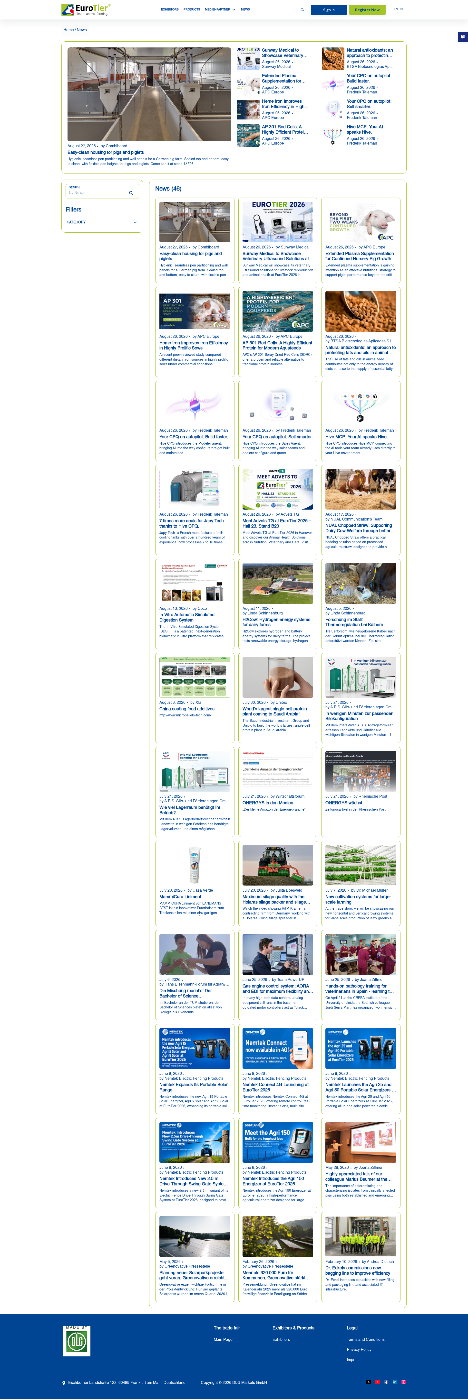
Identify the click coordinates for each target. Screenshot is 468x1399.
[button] (102, 223)
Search (74, 187)
